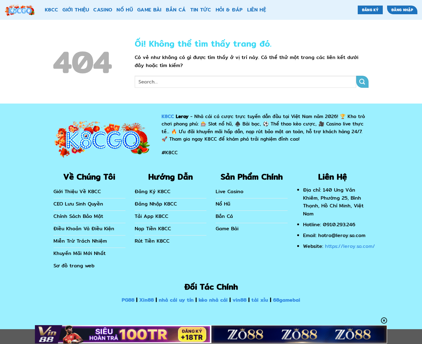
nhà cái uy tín (176, 300)
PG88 (128, 300)
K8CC (51, 10)
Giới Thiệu (75, 10)
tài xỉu (259, 300)
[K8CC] (20, 10)
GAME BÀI (149, 10)
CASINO (102, 10)
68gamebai (286, 300)
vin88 (240, 300)
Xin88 (146, 300)
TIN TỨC (200, 10)
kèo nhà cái (213, 300)
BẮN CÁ (176, 10)
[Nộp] (362, 82)
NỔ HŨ (124, 10)
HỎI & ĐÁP (229, 10)
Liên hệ (256, 10)
